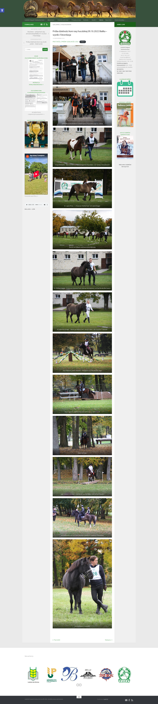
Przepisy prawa (76, 20)
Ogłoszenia (66, 24)
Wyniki (94, 20)
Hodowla (85, 20)
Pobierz (83, 41)
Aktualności (51, 20)
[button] (2, 10)
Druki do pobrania (63, 20)
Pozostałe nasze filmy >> (31, 196)
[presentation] (77, 685)
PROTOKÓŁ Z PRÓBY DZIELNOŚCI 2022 (66, 41)
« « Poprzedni (55, 640)
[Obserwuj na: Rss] (47, 24)
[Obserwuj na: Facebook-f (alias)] (44, 24)
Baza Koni (108, 20)
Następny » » (109, 640)
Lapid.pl (105, 699)
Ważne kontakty (119, 20)
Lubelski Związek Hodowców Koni (34, 20)
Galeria (101, 20)
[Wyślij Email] (41, 24)
